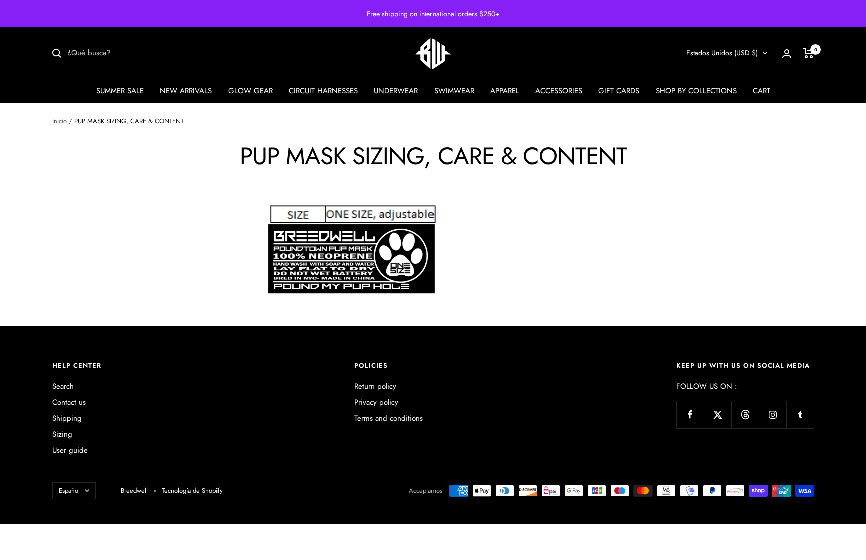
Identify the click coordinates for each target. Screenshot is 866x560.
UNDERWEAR (396, 90)
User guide (70, 450)
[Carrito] (808, 53)
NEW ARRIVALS (186, 90)
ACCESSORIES (558, 90)
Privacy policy (376, 402)
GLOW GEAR (250, 90)
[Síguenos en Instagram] (772, 414)
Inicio (59, 121)
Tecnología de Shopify (192, 490)
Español (69, 490)
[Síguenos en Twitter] (717, 414)
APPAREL (504, 90)
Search (63, 386)
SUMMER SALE (120, 90)
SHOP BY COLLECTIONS (696, 90)
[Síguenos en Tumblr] (800, 414)
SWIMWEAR (454, 90)
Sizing (62, 434)
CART (761, 90)
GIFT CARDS (618, 90)
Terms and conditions (388, 418)
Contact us (69, 402)
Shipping (67, 418)
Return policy (375, 386)
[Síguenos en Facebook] (690, 414)
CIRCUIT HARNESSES (323, 90)
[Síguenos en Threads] (745, 414)
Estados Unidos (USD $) (722, 53)
